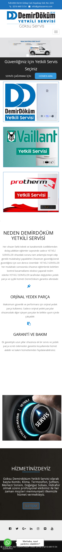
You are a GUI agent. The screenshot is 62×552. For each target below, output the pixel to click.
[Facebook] (10, 528)
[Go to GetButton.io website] (8, 549)
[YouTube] (52, 528)
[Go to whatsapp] (8, 543)
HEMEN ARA (45, 76)
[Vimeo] (45, 528)
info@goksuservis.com (42, 6)
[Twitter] (17, 528)
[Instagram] (38, 528)
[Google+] (24, 528)
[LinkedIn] (31, 528)
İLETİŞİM (31, 506)
